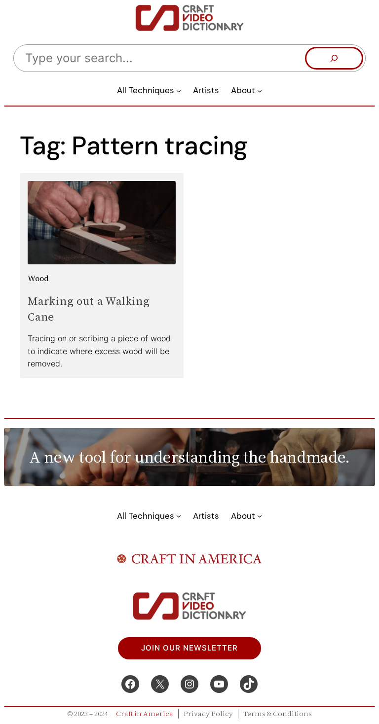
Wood (38, 278)
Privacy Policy (208, 714)
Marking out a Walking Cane (89, 309)
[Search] (334, 58)
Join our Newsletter (189, 648)
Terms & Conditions (277, 714)
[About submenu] (259, 90)
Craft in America (144, 714)
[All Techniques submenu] (178, 90)
